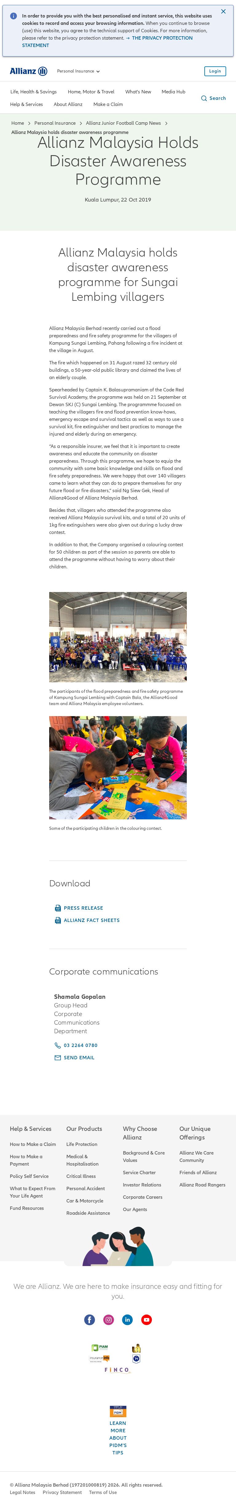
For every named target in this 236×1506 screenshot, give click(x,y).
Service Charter (139, 1173)
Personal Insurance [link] (75, 71)
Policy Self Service (29, 1176)
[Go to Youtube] (146, 1320)
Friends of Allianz (198, 1173)
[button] (224, 12)
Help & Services (26, 104)
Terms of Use (103, 1492)
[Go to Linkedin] (127, 1320)
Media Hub (173, 92)
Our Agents (135, 1209)
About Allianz (68, 104)
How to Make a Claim (33, 1144)
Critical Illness (81, 1176)
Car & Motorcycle (84, 1201)
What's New (138, 92)
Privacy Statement (62, 1492)
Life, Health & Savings (33, 92)
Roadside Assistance (88, 1213)
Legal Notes (22, 1492)
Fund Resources (27, 1208)
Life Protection (81, 1144)
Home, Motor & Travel (91, 92)
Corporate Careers (143, 1197)
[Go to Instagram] (108, 1320)
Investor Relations (142, 1185)
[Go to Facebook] (89, 1320)
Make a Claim (108, 104)
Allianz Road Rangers (202, 1185)
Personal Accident (85, 1189)
